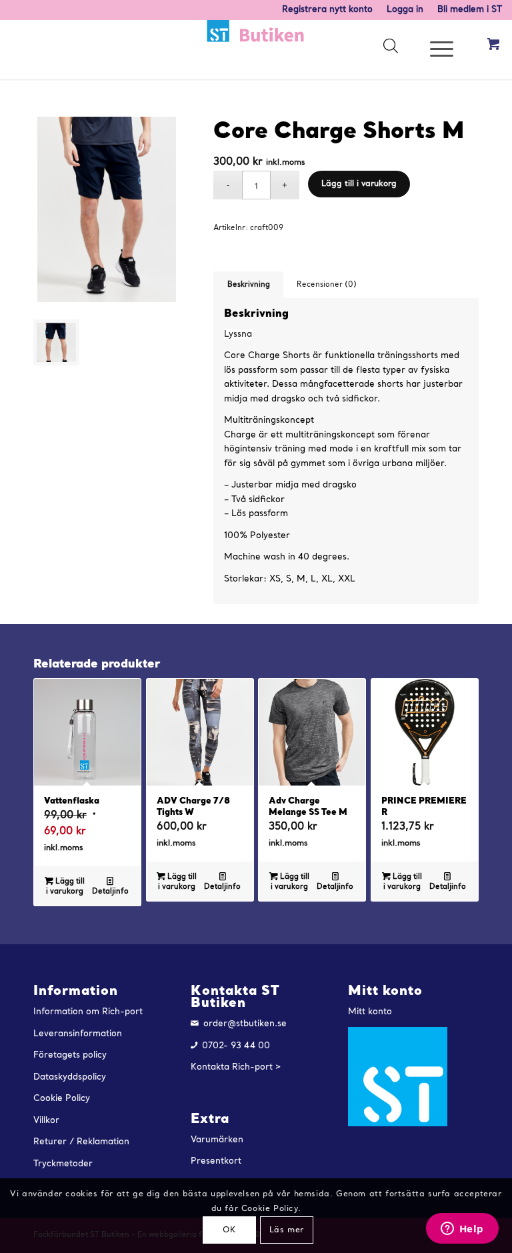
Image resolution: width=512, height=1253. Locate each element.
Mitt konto (370, 1012)
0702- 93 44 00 (236, 1046)
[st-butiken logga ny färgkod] (256, 49)
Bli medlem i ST (469, 10)
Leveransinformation (77, 1034)
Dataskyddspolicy (69, 1077)
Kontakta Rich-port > (236, 1067)
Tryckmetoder (63, 1164)
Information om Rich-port (88, 1012)
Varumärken (217, 1140)
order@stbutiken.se (245, 1024)
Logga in (405, 10)
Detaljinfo (110, 892)
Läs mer (286, 1230)
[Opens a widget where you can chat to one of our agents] (462, 1229)
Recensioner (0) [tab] (327, 285)
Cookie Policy (61, 1099)
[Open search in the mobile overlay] (390, 49)
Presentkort (216, 1161)
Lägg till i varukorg (359, 184)
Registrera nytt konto (327, 10)
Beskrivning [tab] (248, 285)
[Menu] (435, 49)
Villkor (46, 1121)
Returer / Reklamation (81, 1142)
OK (229, 1230)
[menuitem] (327, 10)
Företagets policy (70, 1055)
